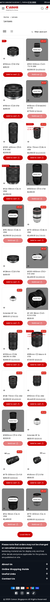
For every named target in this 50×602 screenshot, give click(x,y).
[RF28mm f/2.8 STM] (13, 257)
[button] (4, 8)
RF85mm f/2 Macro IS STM (36, 355)
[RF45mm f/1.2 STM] (37, 460)
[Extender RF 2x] (37, 421)
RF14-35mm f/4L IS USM (11, 515)
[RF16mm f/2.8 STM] (13, 91)
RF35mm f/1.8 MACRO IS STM (36, 107)
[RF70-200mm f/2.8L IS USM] (37, 216)
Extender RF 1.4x (10, 313)
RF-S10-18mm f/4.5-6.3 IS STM (36, 314)
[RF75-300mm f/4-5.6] (13, 460)
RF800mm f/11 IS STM (12, 435)
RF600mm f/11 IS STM (36, 189)
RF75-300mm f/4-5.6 (12, 474)
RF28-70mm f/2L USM (12, 396)
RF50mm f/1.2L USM (35, 396)
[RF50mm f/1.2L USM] (37, 381)
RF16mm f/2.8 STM (11, 106)
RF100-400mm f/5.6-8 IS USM (12, 148)
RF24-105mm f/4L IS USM (12, 190)
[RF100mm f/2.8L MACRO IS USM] (13, 340)
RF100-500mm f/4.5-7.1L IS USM (36, 65)
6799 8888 (32, 2)
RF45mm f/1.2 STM (35, 474)
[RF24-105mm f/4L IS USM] (13, 174)
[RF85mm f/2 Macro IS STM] (37, 340)
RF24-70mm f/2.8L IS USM (36, 148)
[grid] (4, 31)
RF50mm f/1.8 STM (11, 64)
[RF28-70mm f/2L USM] (13, 381)
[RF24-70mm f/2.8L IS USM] (37, 133)
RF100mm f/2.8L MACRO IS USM (10, 355)
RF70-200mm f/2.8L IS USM (37, 231)
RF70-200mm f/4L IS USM (36, 515)
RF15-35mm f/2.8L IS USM (12, 231)
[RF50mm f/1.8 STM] (13, 50)
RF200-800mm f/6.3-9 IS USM (36, 272)
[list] (11, 31)
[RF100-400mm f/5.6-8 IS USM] (13, 133)
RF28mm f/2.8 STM (11, 271)
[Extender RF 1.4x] (13, 299)
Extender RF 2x (33, 435)
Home (6, 17)
